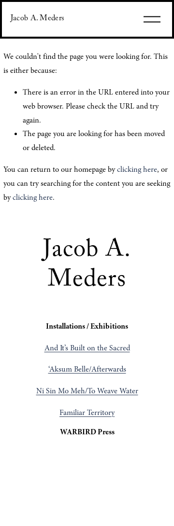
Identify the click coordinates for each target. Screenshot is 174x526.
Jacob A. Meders (38, 19)
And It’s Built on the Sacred (87, 348)
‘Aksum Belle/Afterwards (87, 369)
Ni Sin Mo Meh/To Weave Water (87, 391)
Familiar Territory (87, 412)
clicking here (137, 169)
